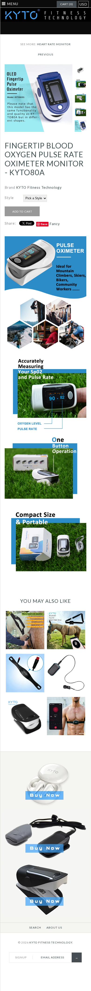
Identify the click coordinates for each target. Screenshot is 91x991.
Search (35, 927)
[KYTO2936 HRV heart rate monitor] (45, 914)
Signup (21, 957)
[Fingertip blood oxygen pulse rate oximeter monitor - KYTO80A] (38, 67)
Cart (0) (66, 4)
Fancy (54, 224)
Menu (12, 4)
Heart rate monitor (54, 44)
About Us (54, 927)
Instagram (62, 28)
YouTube (73, 28)
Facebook (18, 28)
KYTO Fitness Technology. (51, 942)
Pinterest (40, 28)
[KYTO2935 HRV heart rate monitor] (45, 860)
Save (44, 224)
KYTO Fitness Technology (39, 187)
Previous (45, 54)
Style (9, 197)
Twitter (29, 28)
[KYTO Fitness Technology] (45, 10)
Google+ (51, 28)
